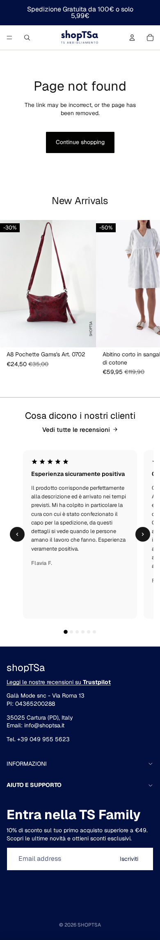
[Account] (132, 38)
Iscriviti (129, 858)
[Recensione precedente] (17, 534)
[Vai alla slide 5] (88, 631)
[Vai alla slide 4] (83, 631)
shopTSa (89, 925)
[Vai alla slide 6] (94, 631)
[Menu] (9, 37)
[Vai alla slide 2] (71, 631)
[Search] (27, 38)
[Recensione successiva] (142, 534)
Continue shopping (80, 142)
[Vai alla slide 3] (77, 631)
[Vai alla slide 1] (66, 632)
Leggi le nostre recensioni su (59, 682)
